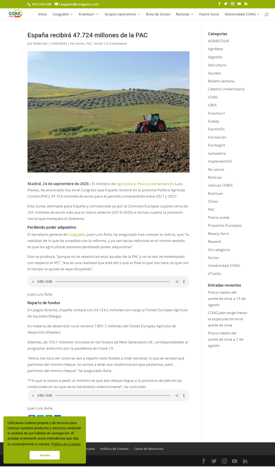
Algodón (215, 56)
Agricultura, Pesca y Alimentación (144, 183)
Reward (214, 241)
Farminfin (216, 129)
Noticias (215, 177)
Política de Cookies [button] (66, 444)
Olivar (213, 201)
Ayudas (214, 73)
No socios (77, 43)
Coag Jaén (76, 234)
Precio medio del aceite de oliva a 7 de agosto (225, 339)
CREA (212, 105)
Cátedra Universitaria (226, 88)
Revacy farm (218, 233)
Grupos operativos (120, 15)
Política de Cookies (114, 449)
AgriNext (215, 48)
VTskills (214, 273)
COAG (213, 97)
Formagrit (216, 145)
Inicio (42, 15)
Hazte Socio (209, 15)
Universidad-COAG (240, 15)
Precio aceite (218, 217)
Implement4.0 (220, 161)
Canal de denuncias (148, 449)
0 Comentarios (116, 43)
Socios (98, 43)
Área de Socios (158, 15)
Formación (217, 137)
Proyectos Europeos (225, 225)
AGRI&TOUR (218, 40)
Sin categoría (219, 249)
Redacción (40, 43)
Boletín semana (221, 81)
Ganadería (217, 153)
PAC (89, 43)
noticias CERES (220, 185)
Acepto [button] (45, 455)
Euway (213, 121)
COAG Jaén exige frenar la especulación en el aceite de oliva (227, 319)
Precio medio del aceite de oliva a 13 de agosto (227, 298)
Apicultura (217, 64)
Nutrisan (215, 193)
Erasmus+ (87, 15)
